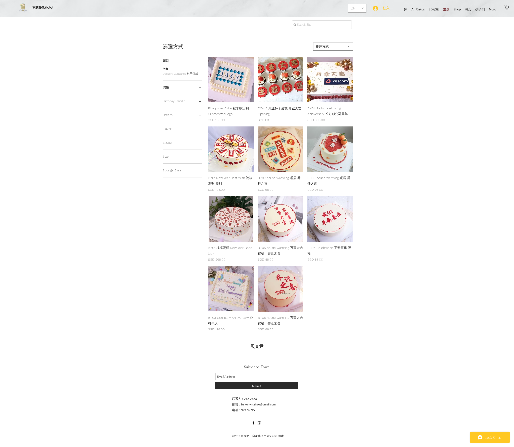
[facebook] (253, 423)
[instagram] (259, 423)
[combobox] (333, 47)
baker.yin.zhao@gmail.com (258, 404)
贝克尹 (257, 346)
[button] (434, 9)
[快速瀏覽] (231, 79)
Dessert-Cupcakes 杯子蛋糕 (180, 73)
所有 (165, 68)
